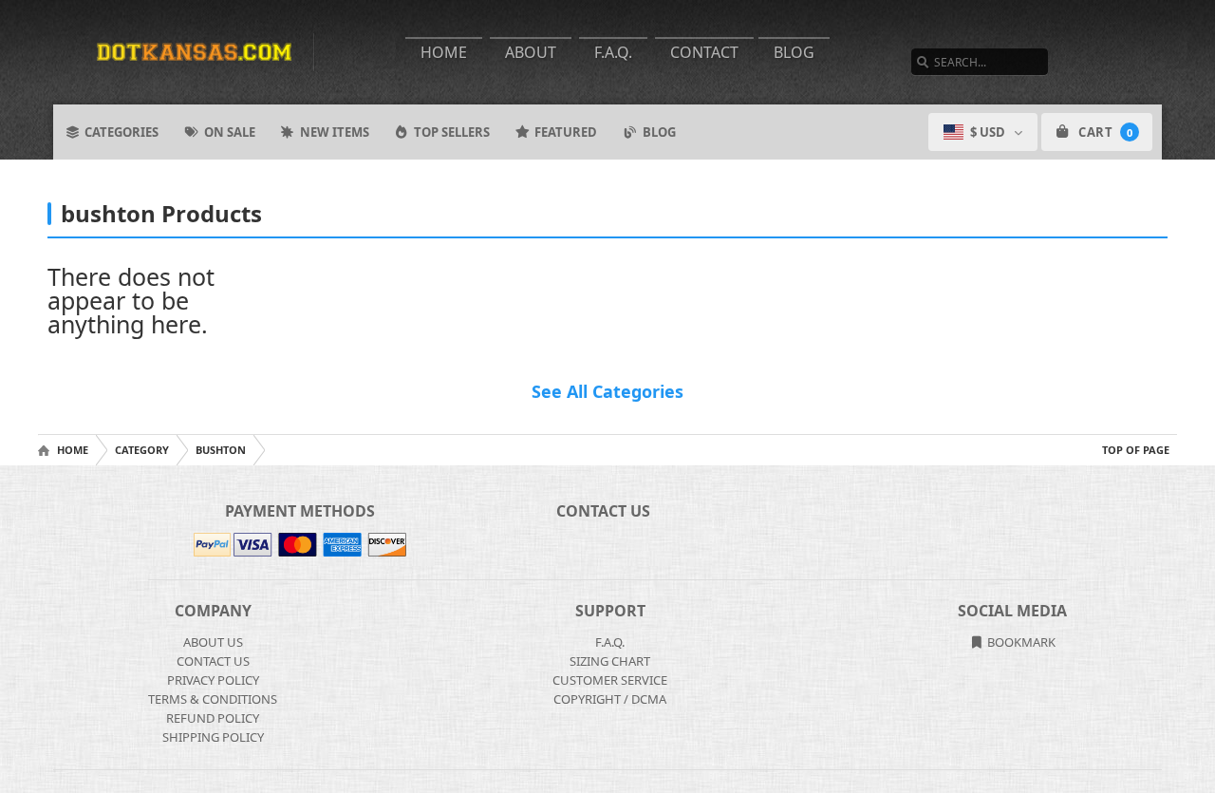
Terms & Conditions (212, 699)
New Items (334, 132)
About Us (213, 642)
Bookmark (1020, 642)
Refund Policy (212, 718)
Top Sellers (452, 132)
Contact (704, 52)
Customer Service (609, 680)
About (530, 52)
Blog (794, 52)
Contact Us (213, 661)
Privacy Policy (213, 680)
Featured (565, 132)
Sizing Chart (610, 661)
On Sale (229, 132)
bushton (221, 450)
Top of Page (1135, 450)
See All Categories (607, 391)
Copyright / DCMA (609, 699)
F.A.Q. (613, 52)
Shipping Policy (213, 737)
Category (142, 450)
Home (444, 52)
